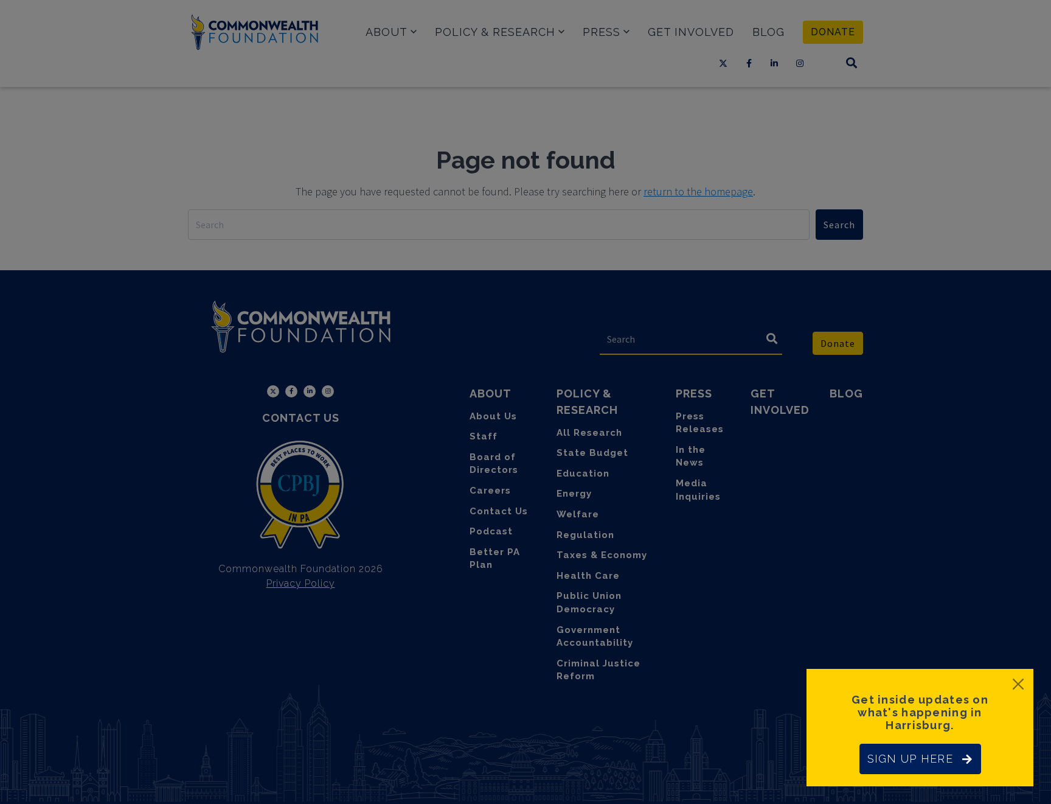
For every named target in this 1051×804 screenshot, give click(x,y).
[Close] (1018, 684)
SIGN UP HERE (910, 758)
